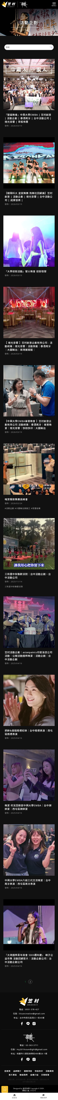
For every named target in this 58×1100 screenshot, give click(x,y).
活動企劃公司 (44, 1079)
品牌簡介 (17, 1071)
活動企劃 (11, 1079)
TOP (4, 1090)
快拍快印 (39, 1071)
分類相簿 (45, 1075)
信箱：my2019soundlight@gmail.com (29, 1049)
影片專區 (13, 1075)
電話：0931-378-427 (29, 1009)
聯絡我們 (24, 1075)
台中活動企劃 (20, 1079)
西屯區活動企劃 (32, 1079)
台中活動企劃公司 (29, 1082)
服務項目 (28, 1071)
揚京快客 (26, 1088)
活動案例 (50, 1071)
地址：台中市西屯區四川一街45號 (29, 1017)
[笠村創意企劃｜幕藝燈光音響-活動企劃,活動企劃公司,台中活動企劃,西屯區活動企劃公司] (14, 4)
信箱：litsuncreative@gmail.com (29, 1013)
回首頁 (7, 1071)
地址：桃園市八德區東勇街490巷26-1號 (29, 1053)
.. (44, 1088)
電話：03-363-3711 (29, 1045)
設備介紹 (34, 1075)
